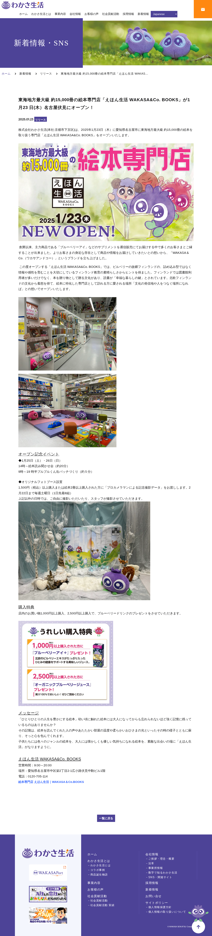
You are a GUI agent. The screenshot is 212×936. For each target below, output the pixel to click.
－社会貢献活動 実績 (100, 905)
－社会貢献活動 (97, 900)
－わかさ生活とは (99, 865)
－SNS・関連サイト (158, 877)
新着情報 (25, 73)
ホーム (6, 73)
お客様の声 (95, 889)
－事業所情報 (154, 868)
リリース (46, 73)
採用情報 (151, 883)
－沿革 (149, 863)
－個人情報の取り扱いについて (165, 911)
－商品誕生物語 (97, 874)
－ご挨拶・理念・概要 (159, 858)
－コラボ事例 (96, 870)
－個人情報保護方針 (158, 907)
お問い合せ (153, 896)
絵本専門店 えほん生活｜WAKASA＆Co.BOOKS (51, 782)
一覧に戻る (106, 818)
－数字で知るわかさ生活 (161, 872)
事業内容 (93, 883)
